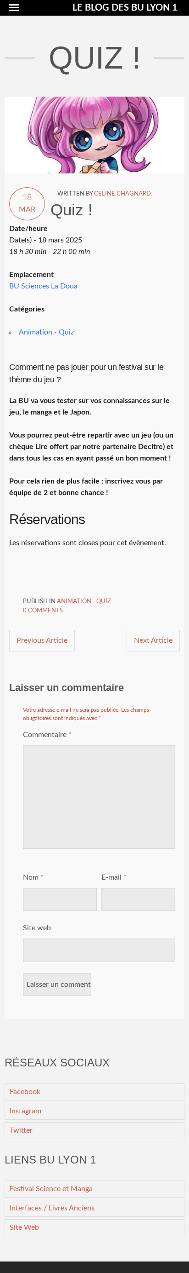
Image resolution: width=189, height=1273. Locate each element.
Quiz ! (71, 210)
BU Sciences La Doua (43, 286)
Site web (37, 928)
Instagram (25, 1111)
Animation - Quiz (46, 332)
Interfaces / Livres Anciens (52, 1208)
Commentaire (47, 734)
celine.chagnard (122, 194)
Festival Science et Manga (51, 1188)
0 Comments (43, 611)
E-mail (114, 877)
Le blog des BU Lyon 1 (125, 7)
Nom (33, 877)
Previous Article (42, 640)
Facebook (25, 1091)
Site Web (24, 1227)
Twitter (21, 1130)
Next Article (153, 640)
